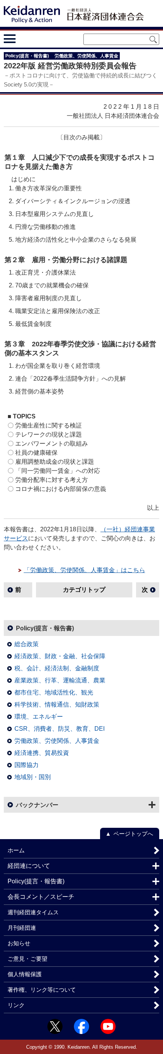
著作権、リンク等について (42, 989)
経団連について (29, 866)
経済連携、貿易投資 (41, 753)
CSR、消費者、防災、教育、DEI (59, 728)
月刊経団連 (22, 927)
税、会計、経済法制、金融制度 (56, 668)
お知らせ (19, 943)
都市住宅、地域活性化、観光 (53, 692)
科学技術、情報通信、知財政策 (56, 704)
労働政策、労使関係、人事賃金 (56, 741)
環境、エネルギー (38, 716)
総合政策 (26, 644)
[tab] (23, 38)
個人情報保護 (25, 974)
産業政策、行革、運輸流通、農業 (59, 680)
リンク (16, 1005)
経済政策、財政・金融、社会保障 (59, 656)
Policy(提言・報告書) (45, 628)
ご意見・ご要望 (27, 958)
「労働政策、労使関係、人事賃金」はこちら (84, 570)
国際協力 (26, 765)
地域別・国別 (32, 777)
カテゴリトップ (84, 589)
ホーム (16, 850)
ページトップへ (133, 833)
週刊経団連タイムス (33, 912)
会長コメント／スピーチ (41, 897)
